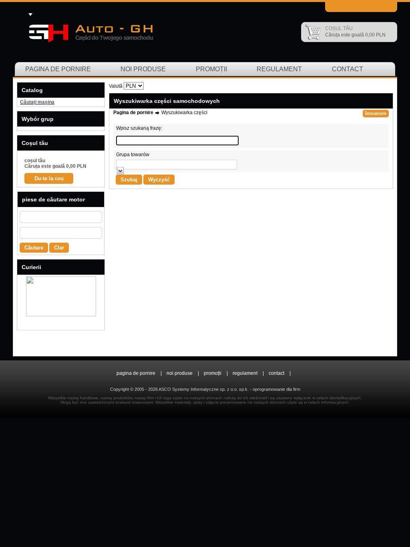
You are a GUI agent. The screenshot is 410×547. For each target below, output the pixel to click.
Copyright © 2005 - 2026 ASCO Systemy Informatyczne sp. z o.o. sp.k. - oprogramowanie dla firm (205, 389)
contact (347, 69)
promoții (211, 69)
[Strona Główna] (90, 32)
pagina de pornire (58, 69)
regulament (279, 69)
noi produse (143, 69)
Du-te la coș (49, 178)
